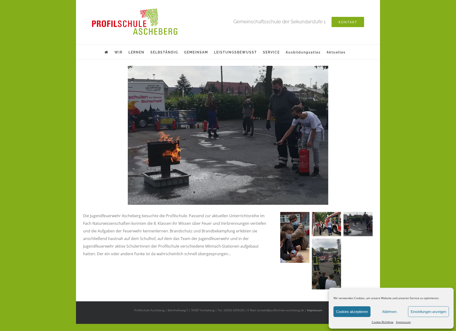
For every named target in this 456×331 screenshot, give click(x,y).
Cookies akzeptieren (352, 312)
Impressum (403, 322)
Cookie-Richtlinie (383, 322)
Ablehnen (389, 312)
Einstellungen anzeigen (428, 312)
